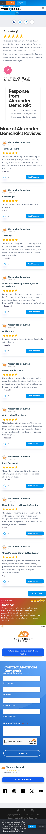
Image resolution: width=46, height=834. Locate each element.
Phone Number (9, 716)
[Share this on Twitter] (20, 22)
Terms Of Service (19, 832)
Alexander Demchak (19, 142)
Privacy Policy (6, 832)
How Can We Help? (16, 723)
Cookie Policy (15, 830)
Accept (32, 826)
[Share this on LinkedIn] (26, 22)
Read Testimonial (35, 177)
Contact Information (16, 673)
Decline (41, 826)
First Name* (8, 683)
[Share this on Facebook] (14, 22)
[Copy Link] (32, 22)
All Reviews (37, 593)
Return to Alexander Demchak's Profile (23, 652)
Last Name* (8, 694)
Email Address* (9, 705)
